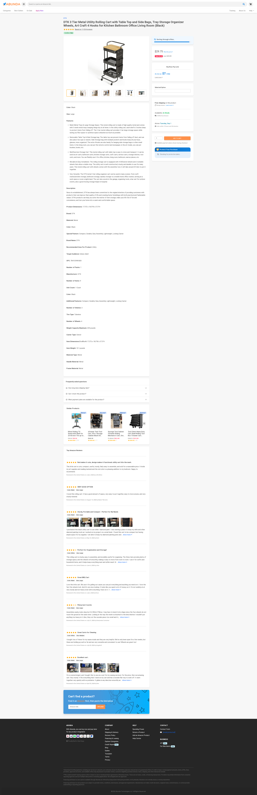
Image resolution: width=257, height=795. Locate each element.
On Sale (29, 11)
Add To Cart (177, 138)
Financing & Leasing (112, 738)
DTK (65, 18)
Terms (107, 757)
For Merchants (165, 746)
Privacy (107, 760)
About (107, 729)
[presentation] (144, 424)
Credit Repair (109, 744)
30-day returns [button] (164, 105)
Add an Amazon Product (141, 735)
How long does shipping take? (78, 388)
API (161, 743)
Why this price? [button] (168, 52)
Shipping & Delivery (111, 732)
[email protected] (169, 732)
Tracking (232, 11)
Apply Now (39, 11)
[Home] (11, 4)
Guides (107, 751)
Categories (7, 11)
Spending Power (138, 729)
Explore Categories (111, 741)
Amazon (81, 701)
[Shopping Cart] (250, 4)
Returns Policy (110, 735)
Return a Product (139, 732)
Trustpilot (108, 754)
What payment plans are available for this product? (86, 400)
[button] (23, 4)
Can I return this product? (77, 394)
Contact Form (165, 729)
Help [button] (251, 11)
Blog (106, 748)
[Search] (243, 4)
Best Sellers (18, 11)
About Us (242, 11)
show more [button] (127, 535)
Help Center (137, 738)
